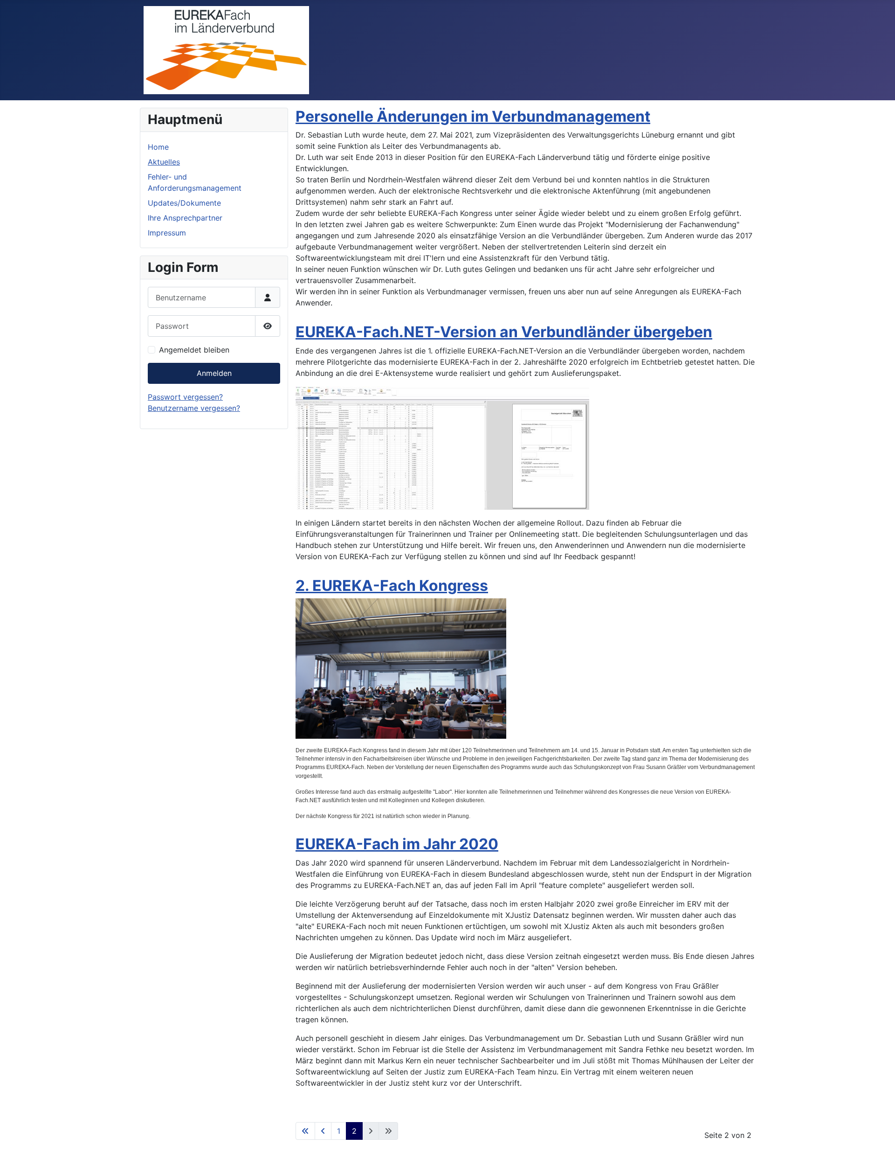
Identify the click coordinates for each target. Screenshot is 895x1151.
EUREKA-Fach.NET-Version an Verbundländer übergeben (504, 332)
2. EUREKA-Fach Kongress (392, 585)
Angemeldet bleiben (194, 349)
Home (158, 147)
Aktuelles (164, 161)
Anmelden (214, 373)
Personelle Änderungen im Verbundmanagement (473, 116)
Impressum (167, 232)
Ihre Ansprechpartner (185, 217)
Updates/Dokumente (184, 203)
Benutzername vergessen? (194, 408)
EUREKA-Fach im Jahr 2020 (397, 844)
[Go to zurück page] (323, 1131)
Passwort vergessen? (185, 397)
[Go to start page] (305, 1131)
